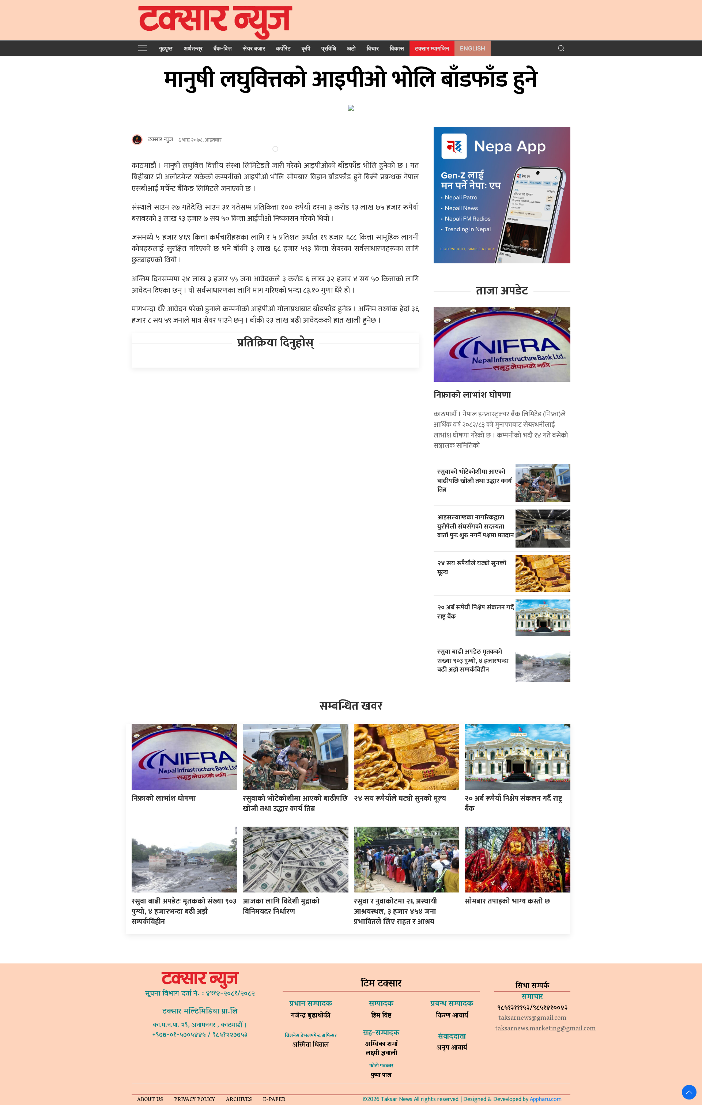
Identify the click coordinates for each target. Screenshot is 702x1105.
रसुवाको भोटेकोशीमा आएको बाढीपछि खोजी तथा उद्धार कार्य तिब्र (474, 480)
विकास (397, 48)
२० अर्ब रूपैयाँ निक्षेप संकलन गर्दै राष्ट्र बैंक (475, 612)
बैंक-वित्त (223, 48)
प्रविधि (328, 48)
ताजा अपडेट (502, 291)
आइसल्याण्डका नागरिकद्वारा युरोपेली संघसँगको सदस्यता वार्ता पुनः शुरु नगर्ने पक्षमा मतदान (475, 526)
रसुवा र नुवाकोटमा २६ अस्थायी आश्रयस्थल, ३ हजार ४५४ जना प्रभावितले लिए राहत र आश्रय (395, 911)
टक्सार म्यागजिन (432, 48)
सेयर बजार (254, 48)
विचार (373, 48)
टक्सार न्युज (160, 139)
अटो (351, 48)
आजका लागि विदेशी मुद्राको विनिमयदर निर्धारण (281, 906)
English (472, 48)
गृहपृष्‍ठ (166, 48)
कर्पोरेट (283, 48)
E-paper (274, 1100)
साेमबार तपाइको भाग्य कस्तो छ (508, 901)
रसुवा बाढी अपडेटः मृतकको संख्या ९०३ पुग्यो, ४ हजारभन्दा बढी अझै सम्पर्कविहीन (473, 660)
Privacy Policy (194, 1100)
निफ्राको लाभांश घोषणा (472, 395)
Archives (239, 1100)
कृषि (306, 48)
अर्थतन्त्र (193, 48)
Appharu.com (546, 1099)
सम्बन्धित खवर (351, 706)
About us (150, 1100)
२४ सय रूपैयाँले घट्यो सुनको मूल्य (471, 568)
